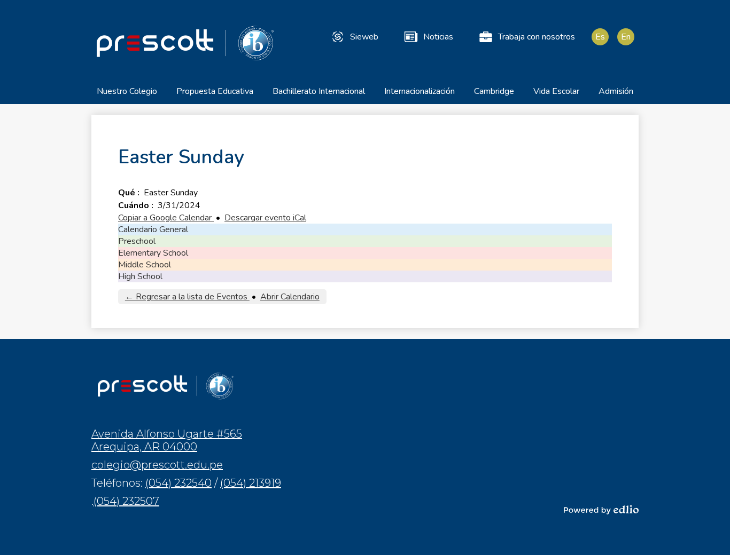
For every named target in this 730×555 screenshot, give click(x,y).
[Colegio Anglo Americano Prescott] (184, 43)
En (626, 37)
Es (600, 37)
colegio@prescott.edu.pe (157, 464)
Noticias (438, 37)
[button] (126, 94)
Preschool (137, 241)
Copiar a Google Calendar (166, 218)
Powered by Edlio (601, 509)
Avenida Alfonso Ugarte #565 (166, 440)
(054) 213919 (250, 483)
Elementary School (153, 253)
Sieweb (364, 37)
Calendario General (153, 229)
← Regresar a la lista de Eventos (187, 297)
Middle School (144, 265)
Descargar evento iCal (265, 218)
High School (140, 276)
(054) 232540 (178, 483)
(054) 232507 (126, 501)
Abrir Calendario (290, 297)
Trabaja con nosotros (536, 37)
